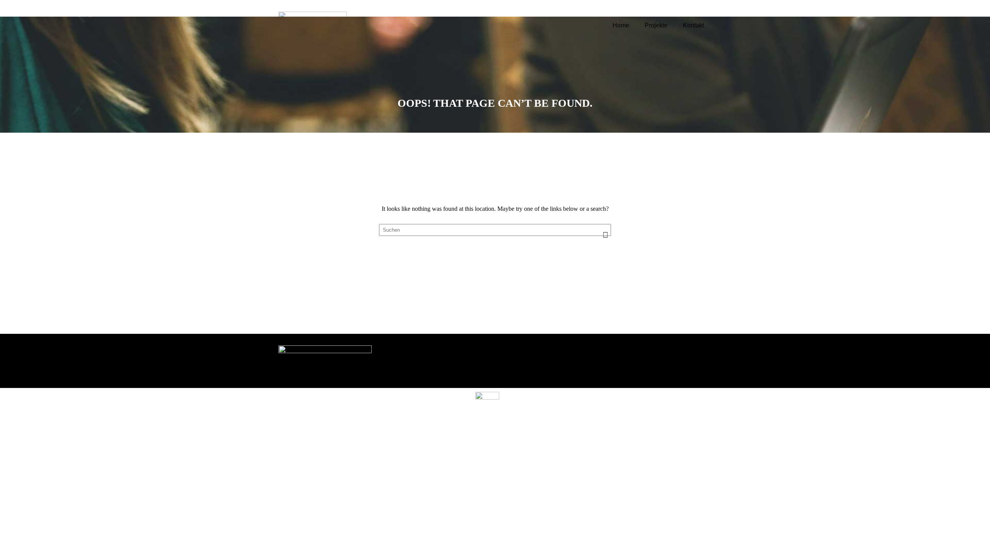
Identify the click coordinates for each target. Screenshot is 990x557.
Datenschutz (682, 360)
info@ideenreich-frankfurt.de (563, 370)
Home (621, 25)
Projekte (656, 25)
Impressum (680, 350)
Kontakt (693, 25)
